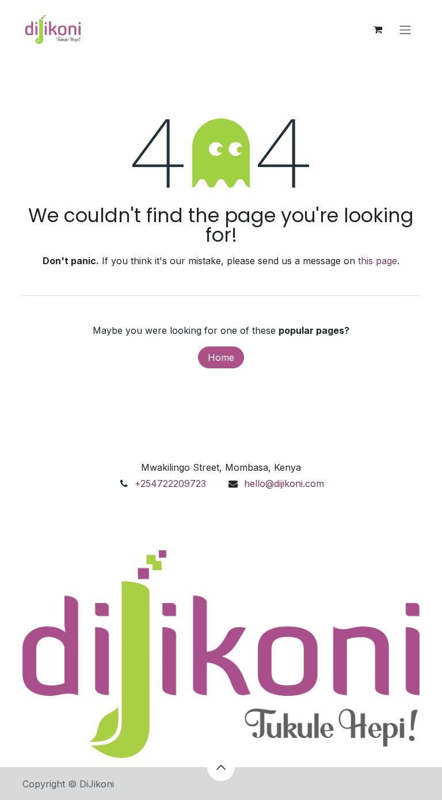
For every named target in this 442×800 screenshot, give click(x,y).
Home (221, 357)
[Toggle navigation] (405, 29)
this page (377, 260)
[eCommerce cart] (377, 29)
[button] (221, 767)
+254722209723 (170, 483)
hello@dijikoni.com (284, 483)
